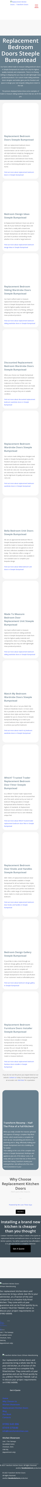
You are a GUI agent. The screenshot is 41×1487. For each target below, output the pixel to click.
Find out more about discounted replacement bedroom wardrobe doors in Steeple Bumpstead (19, 402)
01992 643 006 (11, 1423)
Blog (5, 1411)
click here (21, 1080)
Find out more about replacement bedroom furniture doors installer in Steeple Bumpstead (19, 1064)
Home (5, 1398)
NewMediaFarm (27, 1468)
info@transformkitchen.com (15, 1431)
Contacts (7, 1417)
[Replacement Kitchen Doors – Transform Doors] (20, 3)
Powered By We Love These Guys (20, 1205)
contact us (12, 1077)
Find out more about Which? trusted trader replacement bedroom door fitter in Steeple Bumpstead (19, 823)
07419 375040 (10, 1427)
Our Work (7, 1414)
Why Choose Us (10, 1401)
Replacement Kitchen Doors (15, 1408)
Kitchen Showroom (11, 1404)
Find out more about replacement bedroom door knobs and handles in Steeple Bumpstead (19, 905)
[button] (20, 32)
